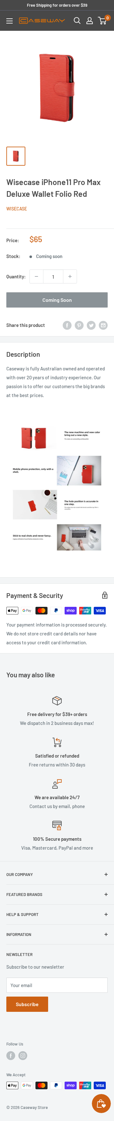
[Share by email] (103, 325)
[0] (102, 20)
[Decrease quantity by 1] (36, 276)
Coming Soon (57, 300)
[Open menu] (9, 20)
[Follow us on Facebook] (10, 1055)
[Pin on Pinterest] (79, 325)
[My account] (89, 20)
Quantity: (16, 276)
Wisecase (16, 208)
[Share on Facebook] (67, 325)
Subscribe (27, 1004)
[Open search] (77, 20)
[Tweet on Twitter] (91, 325)
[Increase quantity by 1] (70, 276)
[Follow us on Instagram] (22, 1055)
